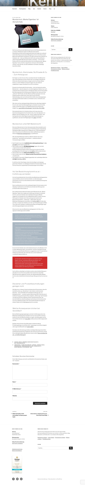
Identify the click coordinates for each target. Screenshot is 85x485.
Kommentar (15, 363)
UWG (34, 117)
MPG (33, 346)
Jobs (34, 8)
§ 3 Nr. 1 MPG (36, 201)
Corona (34, 344)
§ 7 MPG (33, 151)
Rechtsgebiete (22, 8)
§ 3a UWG (27, 318)
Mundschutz (37, 346)
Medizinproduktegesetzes (23, 133)
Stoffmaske (25, 347)
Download (53, 31)
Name (14, 382)
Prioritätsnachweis (55, 70)
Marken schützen (65, 69)
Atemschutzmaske (26, 344)
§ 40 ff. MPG (30, 326)
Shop (50, 8)
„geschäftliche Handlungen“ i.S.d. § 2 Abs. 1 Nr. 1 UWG (31, 108)
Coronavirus (18, 346)
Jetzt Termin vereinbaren (56, 40)
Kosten (45, 8)
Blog (29, 8)
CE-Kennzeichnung (29, 146)
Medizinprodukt (26, 346)
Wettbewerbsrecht (19, 343)
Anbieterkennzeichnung (17, 449)
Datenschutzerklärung (17, 450)
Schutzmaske (18, 347)
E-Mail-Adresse (16, 388)
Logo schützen (64, 67)
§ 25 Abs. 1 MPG (21, 159)
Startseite (14, 8)
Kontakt (39, 8)
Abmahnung (17, 344)
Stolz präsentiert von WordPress (55, 479)
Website (14, 395)
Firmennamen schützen (56, 69)
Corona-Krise (40, 344)
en (54, 8)
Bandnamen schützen (55, 67)
